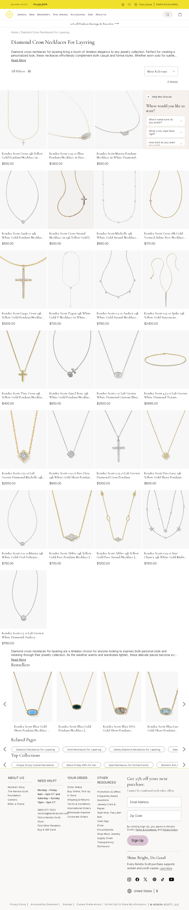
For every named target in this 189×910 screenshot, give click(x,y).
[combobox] (168, 14)
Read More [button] (18, 60)
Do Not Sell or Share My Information (125, 904)
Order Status (74, 787)
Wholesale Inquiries (78, 812)
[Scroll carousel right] (184, 704)
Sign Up (137, 840)
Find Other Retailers (49, 825)
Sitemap (67, 904)
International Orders (79, 808)
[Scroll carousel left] (5, 704)
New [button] (32, 14)
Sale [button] (90, 14)
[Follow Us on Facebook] (137, 879)
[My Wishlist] (129, 4)
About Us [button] (101, 14)
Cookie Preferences (88, 904)
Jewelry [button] (21, 14)
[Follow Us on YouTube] (171, 879)
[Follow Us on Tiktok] (162, 879)
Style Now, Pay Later (109, 812)
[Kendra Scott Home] (19, 4)
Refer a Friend (16, 803)
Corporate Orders (77, 816)
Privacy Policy (170, 829)
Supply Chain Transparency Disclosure (105, 842)
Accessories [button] (78, 14)
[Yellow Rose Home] (40, 4)
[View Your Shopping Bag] (179, 14)
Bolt (99, 816)
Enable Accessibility (167, 4)
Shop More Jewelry (108, 833)
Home (15, 32)
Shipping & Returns (78, 799)
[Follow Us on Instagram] (129, 879)
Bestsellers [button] (43, 14)
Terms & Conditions (78, 803)
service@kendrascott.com (53, 813)
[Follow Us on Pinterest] (154, 879)
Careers (12, 799)
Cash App (103, 821)
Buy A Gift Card (47, 829)
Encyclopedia (105, 829)
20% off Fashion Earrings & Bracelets (92, 24)
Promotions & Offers (109, 791)
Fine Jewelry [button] (60, 14)
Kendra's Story (16, 787)
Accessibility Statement (44, 904)
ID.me (100, 825)
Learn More (166, 868)
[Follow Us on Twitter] (146, 879)
